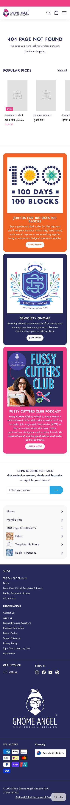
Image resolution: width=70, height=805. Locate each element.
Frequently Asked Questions (17, 623)
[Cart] (56, 12)
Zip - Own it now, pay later (16, 648)
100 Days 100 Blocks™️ (15, 578)
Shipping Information (13, 628)
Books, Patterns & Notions (16, 593)
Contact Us (8, 612)
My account (9, 653)
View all (62, 70)
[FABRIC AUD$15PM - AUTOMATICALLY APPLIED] (34, 3)
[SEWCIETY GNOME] (35, 285)
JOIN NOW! (35, 337)
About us (7, 618)
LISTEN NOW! (35, 446)
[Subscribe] (56, 490)
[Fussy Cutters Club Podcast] (35, 379)
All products (9, 598)
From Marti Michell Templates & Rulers (22, 588)
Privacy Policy (10, 643)
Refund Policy (10, 633)
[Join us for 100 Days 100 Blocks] (35, 185)
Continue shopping (35, 51)
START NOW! (35, 244)
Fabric (6, 583)
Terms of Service (11, 638)
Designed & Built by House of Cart (33, 797)
